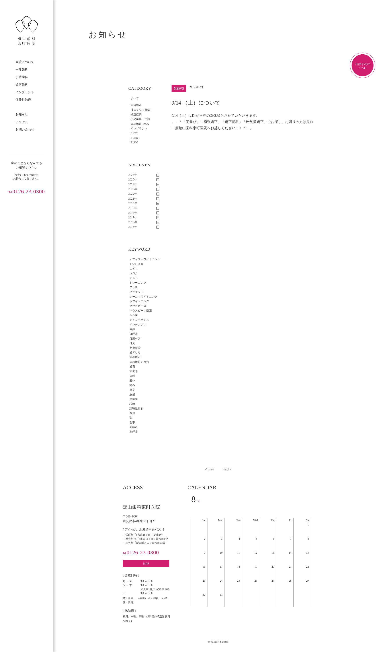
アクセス (22, 122)
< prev (209, 469)
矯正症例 (136, 114)
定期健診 (135, 347)
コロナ (133, 273)
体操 (132, 329)
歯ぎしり (135, 352)
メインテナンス (139, 319)
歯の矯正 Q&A (140, 123)
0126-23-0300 (27, 191)
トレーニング (137, 282)
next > (227, 469)
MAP (146, 563)
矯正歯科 (22, 84)
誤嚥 (132, 403)
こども (133, 268)
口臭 (132, 343)
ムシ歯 (133, 315)
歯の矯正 (135, 357)
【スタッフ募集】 (142, 109)
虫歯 (132, 394)
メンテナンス (137, 324)
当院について (25, 62)
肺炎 (132, 389)
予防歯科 (22, 77)
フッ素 (133, 287)
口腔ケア (135, 338)
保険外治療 (23, 99)
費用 (132, 413)
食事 (132, 422)
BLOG (135, 142)
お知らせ (22, 114)
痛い (132, 380)
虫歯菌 (133, 399)
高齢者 (133, 427)
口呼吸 (133, 333)
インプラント (25, 92)
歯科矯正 (136, 105)
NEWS (135, 133)
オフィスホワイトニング (144, 259)
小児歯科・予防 (140, 119)
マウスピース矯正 (140, 310)
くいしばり (136, 264)
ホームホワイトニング (143, 296)
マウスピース (137, 305)
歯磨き (133, 371)
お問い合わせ (25, 129)
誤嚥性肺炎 (136, 408)
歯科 (132, 375)
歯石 (132, 366)
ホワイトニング (139, 301)
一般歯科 (22, 69)
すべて (135, 98)
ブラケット (136, 291)
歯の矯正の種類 (139, 361)
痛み (132, 385)
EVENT (135, 137)
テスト (133, 277)
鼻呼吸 (133, 431)
